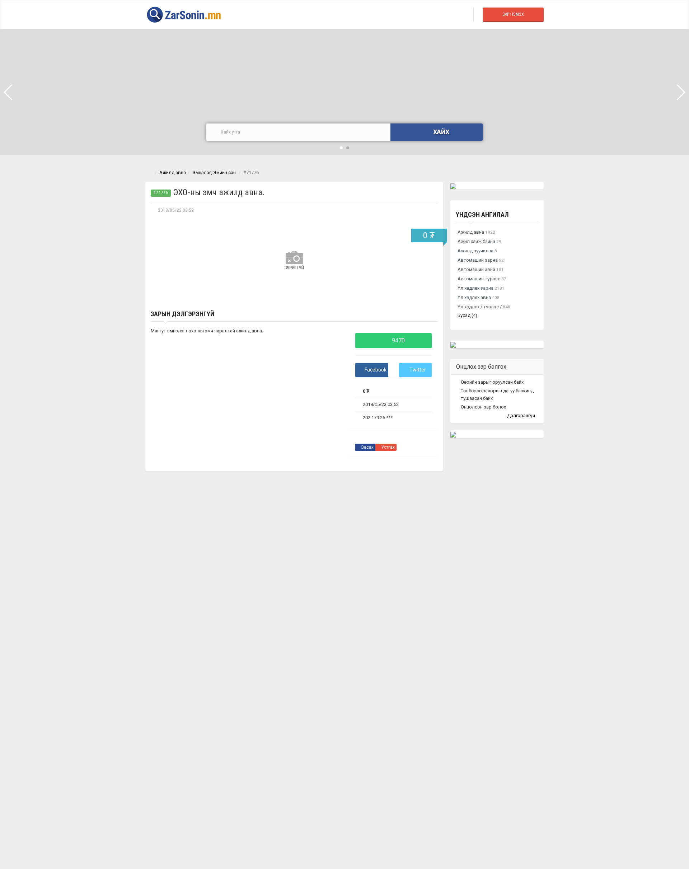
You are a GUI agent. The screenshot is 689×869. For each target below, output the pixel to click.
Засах (367, 447)
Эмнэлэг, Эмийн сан (214, 172)
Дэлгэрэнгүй (521, 415)
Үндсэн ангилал (482, 214)
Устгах (387, 447)
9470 (397, 340)
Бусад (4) (467, 315)
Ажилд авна (172, 172)
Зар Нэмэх (513, 14)
